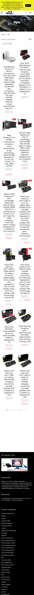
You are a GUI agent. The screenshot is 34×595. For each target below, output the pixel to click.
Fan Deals (4, 533)
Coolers (3, 528)
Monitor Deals (5, 577)
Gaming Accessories (7, 555)
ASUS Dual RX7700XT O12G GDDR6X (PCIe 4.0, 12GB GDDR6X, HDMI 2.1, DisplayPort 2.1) (9, 334)
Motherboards (5, 579)
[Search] (26, 13)
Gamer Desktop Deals (8, 540)
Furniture (4, 535)
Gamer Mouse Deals (7, 553)
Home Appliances (6, 562)
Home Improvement (7, 565)
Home (3, 34)
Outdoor (3, 582)
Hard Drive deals (6, 560)
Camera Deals (5, 521)
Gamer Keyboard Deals (8, 545)
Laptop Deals (5, 570)
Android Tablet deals (7, 513)
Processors (4, 587)
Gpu (2, 557)
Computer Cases (6, 526)
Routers (3, 592)
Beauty (3, 516)
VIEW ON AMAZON (25, 347)
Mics (2, 575)
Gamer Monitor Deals (7, 550)
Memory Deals (5, 572)
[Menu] (2, 13)
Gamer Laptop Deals (7, 548)
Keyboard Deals (6, 567)
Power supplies (5, 584)
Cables (3, 518)
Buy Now (9, 115)
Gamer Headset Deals (8, 543)
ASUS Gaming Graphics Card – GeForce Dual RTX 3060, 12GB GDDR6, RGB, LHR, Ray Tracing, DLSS (25, 334)
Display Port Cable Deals (8, 531)
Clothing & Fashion (7, 523)
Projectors (4, 589)
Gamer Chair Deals (7, 538)
